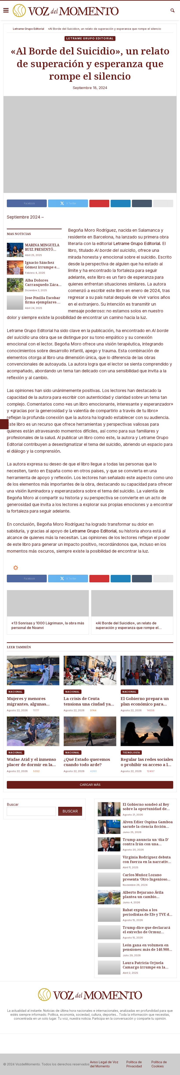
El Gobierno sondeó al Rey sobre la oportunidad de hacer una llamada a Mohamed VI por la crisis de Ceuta (146, 806)
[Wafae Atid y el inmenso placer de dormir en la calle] (33, 731)
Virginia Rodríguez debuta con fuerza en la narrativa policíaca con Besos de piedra (147, 859)
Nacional (16, 691)
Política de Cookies (159, 1064)
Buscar (13, 804)
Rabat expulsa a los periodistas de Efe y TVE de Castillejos (147, 912)
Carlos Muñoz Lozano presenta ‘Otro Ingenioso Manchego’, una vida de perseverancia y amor (145, 877)
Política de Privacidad (134, 1064)
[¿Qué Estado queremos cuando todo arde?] (90, 731)
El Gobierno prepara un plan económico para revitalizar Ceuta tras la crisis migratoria (145, 701)
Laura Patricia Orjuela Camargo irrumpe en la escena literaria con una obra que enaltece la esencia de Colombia (144, 965)
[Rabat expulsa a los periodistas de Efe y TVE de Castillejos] (109, 915)
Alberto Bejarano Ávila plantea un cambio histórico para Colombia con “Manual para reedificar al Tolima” (145, 894)
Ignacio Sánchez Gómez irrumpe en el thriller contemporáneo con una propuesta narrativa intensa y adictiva (43, 264)
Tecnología (131, 752)
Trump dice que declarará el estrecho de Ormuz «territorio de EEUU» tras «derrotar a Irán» (146, 929)
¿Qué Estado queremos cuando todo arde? (87, 762)
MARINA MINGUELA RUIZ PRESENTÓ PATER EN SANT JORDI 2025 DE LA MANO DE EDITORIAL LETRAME (42, 247)
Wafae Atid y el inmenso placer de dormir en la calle (31, 762)
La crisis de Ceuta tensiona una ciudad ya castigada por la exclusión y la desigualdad (87, 701)
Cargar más (90, 784)
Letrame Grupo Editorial (28, 28)
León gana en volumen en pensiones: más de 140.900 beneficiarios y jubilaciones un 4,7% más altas (147, 947)
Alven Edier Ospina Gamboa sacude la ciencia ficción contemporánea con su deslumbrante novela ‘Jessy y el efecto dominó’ (148, 824)
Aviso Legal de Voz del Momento (104, 1064)
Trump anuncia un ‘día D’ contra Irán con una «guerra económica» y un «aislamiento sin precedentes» (146, 841)
